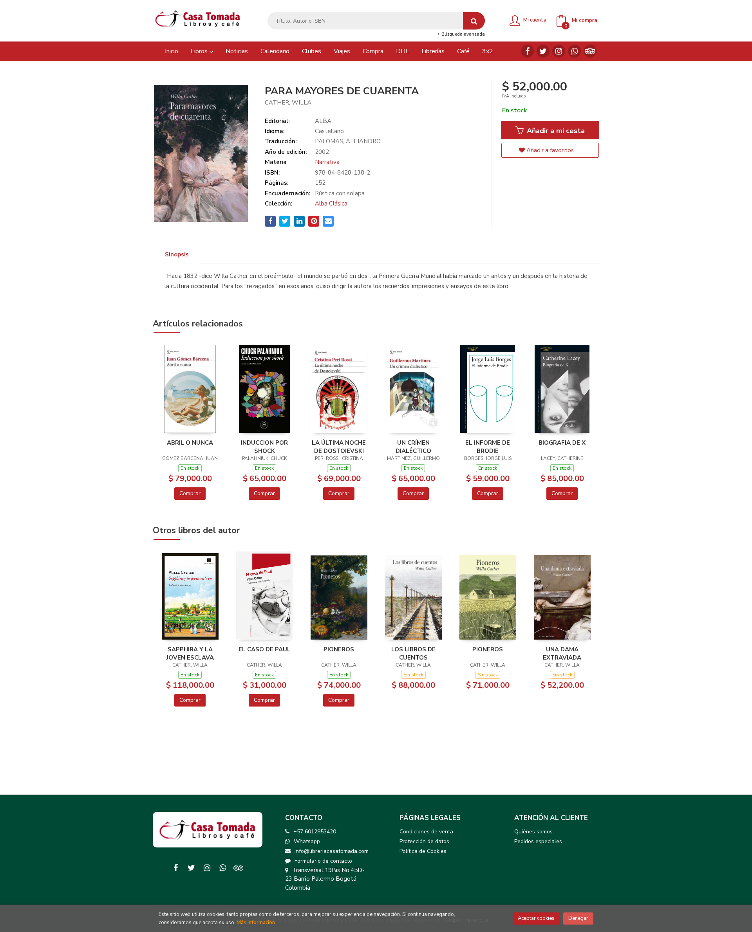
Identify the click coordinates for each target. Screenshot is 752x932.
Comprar (190, 493)
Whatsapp (307, 841)
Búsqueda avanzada (462, 34)
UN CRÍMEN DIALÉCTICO (413, 446)
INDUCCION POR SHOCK (264, 446)
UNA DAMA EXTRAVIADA (562, 653)
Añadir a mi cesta (555, 130)
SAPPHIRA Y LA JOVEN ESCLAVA (190, 653)
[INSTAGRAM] (558, 51)
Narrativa (327, 162)
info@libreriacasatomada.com (332, 851)
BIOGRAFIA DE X (562, 443)
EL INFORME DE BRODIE (487, 446)
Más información (256, 922)
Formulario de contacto (323, 861)
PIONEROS (339, 649)
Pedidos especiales (538, 841)
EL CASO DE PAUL (265, 649)
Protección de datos (424, 841)
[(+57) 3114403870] (574, 51)
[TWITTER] (543, 51)
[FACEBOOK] (527, 51)
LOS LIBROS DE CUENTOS (413, 653)
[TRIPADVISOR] (590, 51)
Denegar (578, 918)
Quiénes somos (533, 831)
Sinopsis (177, 254)
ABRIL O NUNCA (190, 443)
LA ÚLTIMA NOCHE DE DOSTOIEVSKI (339, 446)
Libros (200, 51)
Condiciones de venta (426, 831)
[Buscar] (474, 21)
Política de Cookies (423, 851)
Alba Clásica (331, 203)
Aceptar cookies (536, 918)
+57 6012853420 (314, 831)
